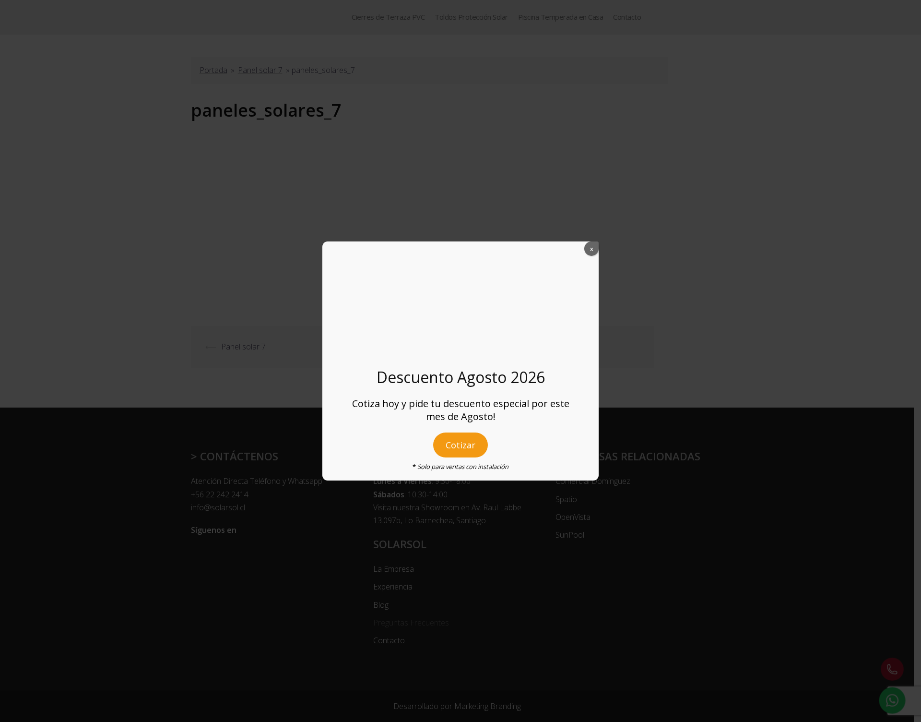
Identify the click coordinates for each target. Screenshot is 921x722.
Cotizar (460, 445)
